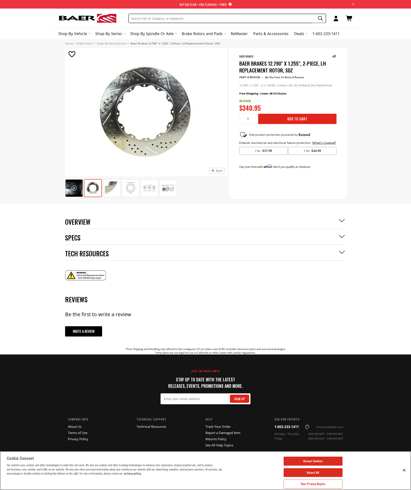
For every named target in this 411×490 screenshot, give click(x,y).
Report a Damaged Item (223, 433)
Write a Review (83, 331)
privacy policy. (133, 473)
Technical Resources (151, 426)
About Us (75, 426)
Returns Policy (216, 439)
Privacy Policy (78, 439)
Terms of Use (77, 433)
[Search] (319, 18)
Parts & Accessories (271, 33)
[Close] (404, 470)
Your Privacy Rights (313, 484)
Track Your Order (218, 426)
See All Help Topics (219, 445)
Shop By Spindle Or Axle (152, 33)
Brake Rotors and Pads (202, 33)
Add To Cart (297, 118)
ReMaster (239, 33)
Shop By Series (108, 33)
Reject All (313, 472)
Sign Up (239, 399)
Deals (299, 33)
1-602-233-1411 (326, 33)
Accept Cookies (313, 461)
